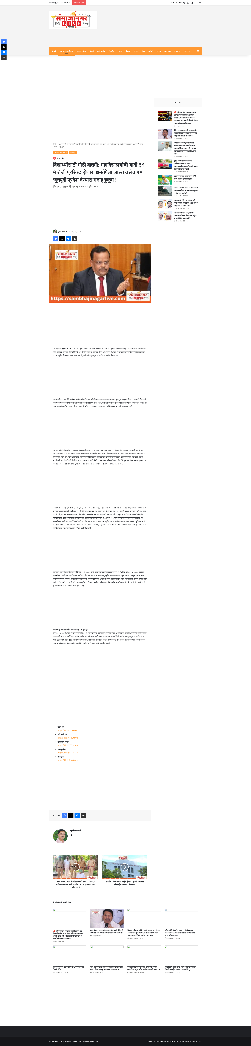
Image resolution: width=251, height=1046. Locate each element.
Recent (178, 102)
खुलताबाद (167, 51)
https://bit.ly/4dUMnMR (68, 738)
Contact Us (196, 1041)
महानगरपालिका (81, 51)
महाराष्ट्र (187, 51)
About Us (151, 1041)
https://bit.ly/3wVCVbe (68, 760)
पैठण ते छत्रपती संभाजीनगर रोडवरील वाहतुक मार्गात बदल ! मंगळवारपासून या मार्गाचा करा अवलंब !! (186, 190)
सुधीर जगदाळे (61, 232)
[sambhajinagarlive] (73, 20)
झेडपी (92, 51)
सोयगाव (120, 51)
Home (57, 144)
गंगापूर (136, 51)
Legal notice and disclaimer (167, 1041)
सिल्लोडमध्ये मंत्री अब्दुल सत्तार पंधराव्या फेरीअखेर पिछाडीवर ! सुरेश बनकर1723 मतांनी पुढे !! (185, 215)
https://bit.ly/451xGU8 (68, 752)
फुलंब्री (150, 51)
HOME (53, 51)
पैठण (143, 51)
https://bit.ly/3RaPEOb (68, 730)
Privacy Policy (185, 1041)
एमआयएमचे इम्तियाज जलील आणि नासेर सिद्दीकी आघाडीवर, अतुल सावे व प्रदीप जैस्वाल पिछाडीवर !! (186, 203)
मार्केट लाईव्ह (101, 51)
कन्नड (159, 51)
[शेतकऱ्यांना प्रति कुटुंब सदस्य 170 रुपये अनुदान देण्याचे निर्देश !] (165, 180)
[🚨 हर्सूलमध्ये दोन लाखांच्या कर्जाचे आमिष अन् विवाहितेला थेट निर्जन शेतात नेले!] (165, 116)
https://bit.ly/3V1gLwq (68, 745)
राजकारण (177, 51)
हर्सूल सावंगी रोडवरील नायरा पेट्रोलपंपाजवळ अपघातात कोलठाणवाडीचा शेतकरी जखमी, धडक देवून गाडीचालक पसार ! (180, 932)
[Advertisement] (151, 26)
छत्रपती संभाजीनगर (66, 51)
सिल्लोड (111, 51)
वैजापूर (128, 51)
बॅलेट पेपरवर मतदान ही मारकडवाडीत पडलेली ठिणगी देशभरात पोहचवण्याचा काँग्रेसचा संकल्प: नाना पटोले (185, 133)
